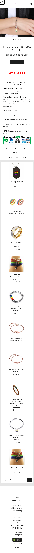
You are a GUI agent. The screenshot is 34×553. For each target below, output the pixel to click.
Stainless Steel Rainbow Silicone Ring (16, 212)
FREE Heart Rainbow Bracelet (16, 436)
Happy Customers (17, 525)
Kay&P (20, 543)
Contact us (17, 520)
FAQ (17, 523)
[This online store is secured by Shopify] (17, 541)
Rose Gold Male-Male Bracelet (16, 370)
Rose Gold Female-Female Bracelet (16, 339)
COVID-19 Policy (17, 528)
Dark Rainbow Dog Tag (16, 182)
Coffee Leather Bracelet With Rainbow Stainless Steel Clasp (16, 402)
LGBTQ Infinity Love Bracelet (17, 468)
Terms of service (17, 517)
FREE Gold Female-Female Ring (16, 243)
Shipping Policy (17, 508)
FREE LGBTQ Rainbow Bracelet (16, 275)
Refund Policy (17, 515)
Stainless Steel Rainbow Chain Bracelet (16, 308)
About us (17, 503)
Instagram (18, 535)
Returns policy (17, 511)
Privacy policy (17, 505)
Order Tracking (17, 500)
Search (17, 498)
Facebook (18, 532)
